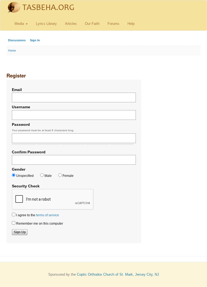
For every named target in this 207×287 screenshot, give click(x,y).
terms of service (47, 215)
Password (21, 124)
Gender (18, 169)
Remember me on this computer (39, 223)
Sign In (35, 40)
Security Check (26, 186)
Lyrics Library (46, 24)
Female (68, 176)
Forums (113, 24)
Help (130, 24)
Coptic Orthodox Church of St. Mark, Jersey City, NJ (118, 274)
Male (48, 176)
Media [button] (20, 24)
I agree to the (37, 215)
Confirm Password (29, 152)
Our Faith (92, 24)
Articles (71, 24)
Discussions (17, 40)
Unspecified (24, 176)
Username (21, 107)
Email (17, 89)
